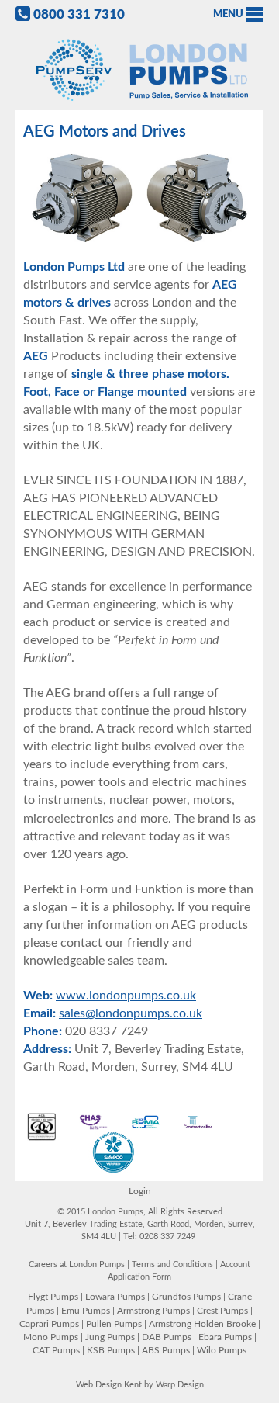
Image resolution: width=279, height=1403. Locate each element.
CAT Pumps (56, 1350)
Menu (228, 14)
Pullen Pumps (114, 1324)
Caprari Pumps (49, 1324)
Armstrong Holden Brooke (202, 1324)
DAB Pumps (166, 1337)
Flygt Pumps (53, 1296)
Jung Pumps (110, 1337)
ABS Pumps (166, 1350)
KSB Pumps (111, 1350)
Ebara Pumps (225, 1337)
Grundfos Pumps (186, 1296)
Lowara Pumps (115, 1296)
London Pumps (139, 70)
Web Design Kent (109, 1384)
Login (140, 1191)
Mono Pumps (50, 1337)
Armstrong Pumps (153, 1310)
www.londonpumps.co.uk (126, 995)
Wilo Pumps (221, 1350)
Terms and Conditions (172, 1264)
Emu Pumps (85, 1310)
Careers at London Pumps (77, 1264)
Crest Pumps (222, 1310)
